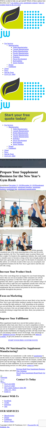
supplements (38, 356)
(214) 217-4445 (9, 386)
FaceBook (7, 401)
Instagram (7, 404)
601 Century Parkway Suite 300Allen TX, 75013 (15, 389)
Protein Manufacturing (20, 51)
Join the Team (9, 72)
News (6, 70)
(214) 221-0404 (9, 384)
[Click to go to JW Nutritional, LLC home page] (23, 38)
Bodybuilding (17, 61)
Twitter (6, 403)
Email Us (7, 392)
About (6, 68)
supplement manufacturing (27, 189)
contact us (30, 365)
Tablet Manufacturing (20, 47)
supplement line (12, 189)
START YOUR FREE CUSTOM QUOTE (23, 340)
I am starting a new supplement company (24, 3)
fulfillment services (9, 334)
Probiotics (16, 57)
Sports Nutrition (18, 63)
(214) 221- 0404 (9, 74)
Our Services (8, 43)
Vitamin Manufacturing (21, 55)
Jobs (5, 406)
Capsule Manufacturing (21, 49)
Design (11, 65)
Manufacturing (14, 45)
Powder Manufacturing (20, 53)
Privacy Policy (9, 421)
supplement (13, 187)
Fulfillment (12, 67)
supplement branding (25, 187)
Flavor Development (20, 59)
